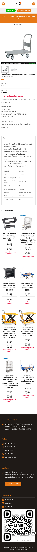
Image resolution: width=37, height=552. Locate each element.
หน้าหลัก (4, 17)
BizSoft (25, 549)
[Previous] (4, 47)
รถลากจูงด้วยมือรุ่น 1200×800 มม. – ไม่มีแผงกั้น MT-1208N (27, 287)
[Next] (32, 47)
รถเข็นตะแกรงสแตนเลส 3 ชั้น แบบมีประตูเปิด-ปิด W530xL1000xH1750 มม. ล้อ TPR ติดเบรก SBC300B (28, 239)
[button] (3, 4)
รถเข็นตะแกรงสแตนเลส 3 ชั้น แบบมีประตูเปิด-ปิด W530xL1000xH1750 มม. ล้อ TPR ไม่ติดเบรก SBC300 (10, 382)
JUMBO (8, 127)
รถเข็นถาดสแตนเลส (12, 124)
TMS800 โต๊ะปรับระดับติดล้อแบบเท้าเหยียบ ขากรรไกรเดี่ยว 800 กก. (27, 333)
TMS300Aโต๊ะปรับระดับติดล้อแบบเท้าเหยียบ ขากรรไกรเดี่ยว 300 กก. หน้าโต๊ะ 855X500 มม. (9, 334)
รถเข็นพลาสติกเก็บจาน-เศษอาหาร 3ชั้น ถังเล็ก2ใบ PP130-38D (9, 237)
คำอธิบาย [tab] (5, 138)
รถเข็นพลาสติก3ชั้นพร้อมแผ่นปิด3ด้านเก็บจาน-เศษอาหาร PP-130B (9, 287)
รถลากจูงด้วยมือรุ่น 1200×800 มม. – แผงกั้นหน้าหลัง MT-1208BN (27, 380)
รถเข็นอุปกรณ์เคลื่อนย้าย (17, 17)
